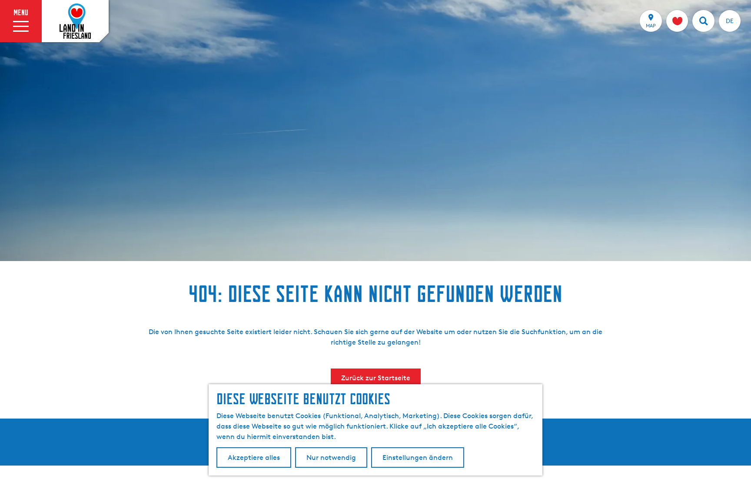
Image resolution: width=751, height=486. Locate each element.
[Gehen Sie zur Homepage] (75, 21)
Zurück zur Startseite (375, 378)
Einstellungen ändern (417, 457)
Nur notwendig (331, 457)
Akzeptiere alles (254, 457)
